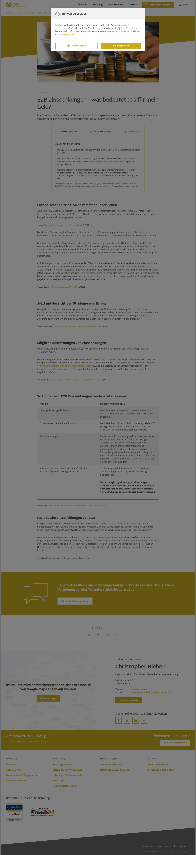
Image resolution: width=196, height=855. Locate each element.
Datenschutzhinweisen (118, 31)
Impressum (68, 34)
